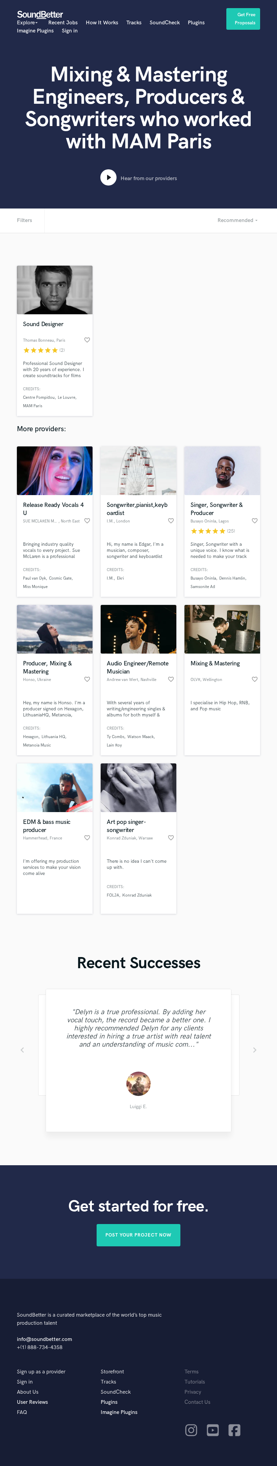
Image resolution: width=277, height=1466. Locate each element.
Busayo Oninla (203, 578)
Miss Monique (35, 586)
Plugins (196, 23)
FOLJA (113, 895)
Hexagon (31, 736)
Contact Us (197, 1402)
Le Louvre (66, 397)
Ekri (120, 578)
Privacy (192, 1392)
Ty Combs (115, 736)
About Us (28, 1392)
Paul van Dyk (34, 578)
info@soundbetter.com (44, 1339)
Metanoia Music (37, 745)
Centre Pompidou (39, 397)
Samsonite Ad (203, 586)
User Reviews (32, 1402)
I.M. (110, 578)
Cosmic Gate (60, 578)
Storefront (112, 1372)
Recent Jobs (63, 23)
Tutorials (194, 1382)
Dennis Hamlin (232, 578)
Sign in (70, 31)
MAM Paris (32, 406)
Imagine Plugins (35, 31)
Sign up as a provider (41, 1372)
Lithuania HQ (53, 736)
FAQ (22, 1412)
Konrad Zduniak (137, 895)
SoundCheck (165, 23)
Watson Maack (140, 736)
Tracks (134, 23)
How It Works (102, 23)
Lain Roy (114, 745)
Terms (191, 1372)
